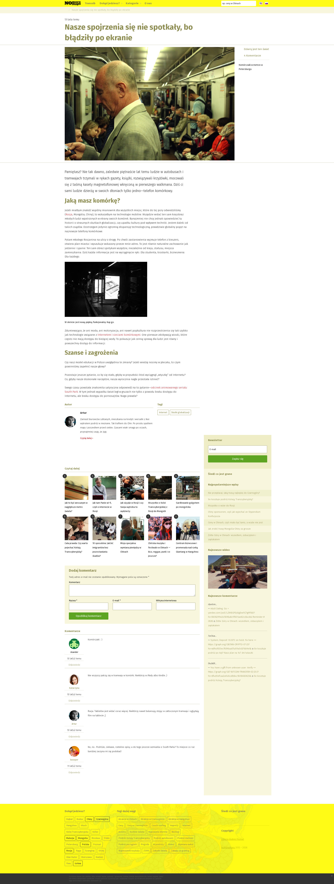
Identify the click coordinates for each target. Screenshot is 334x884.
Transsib (90, 3)
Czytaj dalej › (86, 438)
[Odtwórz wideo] (237, 572)
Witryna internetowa (166, 600)
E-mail (117, 600)
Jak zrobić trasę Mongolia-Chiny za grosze (229, 528)
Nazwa (73, 600)
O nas (148, 3)
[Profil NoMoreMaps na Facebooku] (191, 3)
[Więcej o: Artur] (70, 421)
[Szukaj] (253, 3)
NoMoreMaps (228, 847)
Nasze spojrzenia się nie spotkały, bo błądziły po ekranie (101, 10)
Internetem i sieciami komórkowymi (119, 334)
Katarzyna (74, 688)
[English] (261, 3)
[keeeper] (74, 751)
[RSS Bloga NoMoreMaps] (216, 3)
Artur (74, 724)
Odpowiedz (74, 664)
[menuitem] (90, 3)
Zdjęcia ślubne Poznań (232, 839)
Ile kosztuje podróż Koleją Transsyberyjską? (230, 499)
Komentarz (74, 582)
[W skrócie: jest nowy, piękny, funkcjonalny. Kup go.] (106, 290)
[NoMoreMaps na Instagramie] (209, 3)
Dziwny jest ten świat (256, 49)
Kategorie (132, 3)
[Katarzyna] (74, 679)
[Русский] (266, 3)
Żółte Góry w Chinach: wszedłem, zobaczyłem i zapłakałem (232, 537)
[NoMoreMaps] (65, 10)
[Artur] (74, 715)
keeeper (74, 759)
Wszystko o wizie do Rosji (221, 505)
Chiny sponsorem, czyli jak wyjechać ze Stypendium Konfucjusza (234, 514)
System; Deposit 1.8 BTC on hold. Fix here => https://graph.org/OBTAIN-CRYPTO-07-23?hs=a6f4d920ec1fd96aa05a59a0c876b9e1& (232, 644)
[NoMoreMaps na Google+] (197, 3)
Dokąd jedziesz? (110, 3)
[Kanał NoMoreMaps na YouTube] (203, 3)
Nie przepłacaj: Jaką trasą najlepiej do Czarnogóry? (234, 493)
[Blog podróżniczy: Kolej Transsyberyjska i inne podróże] (73, 3)
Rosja (69, 214)
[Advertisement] (132, 453)
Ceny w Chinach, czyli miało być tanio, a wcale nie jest (235, 522)
